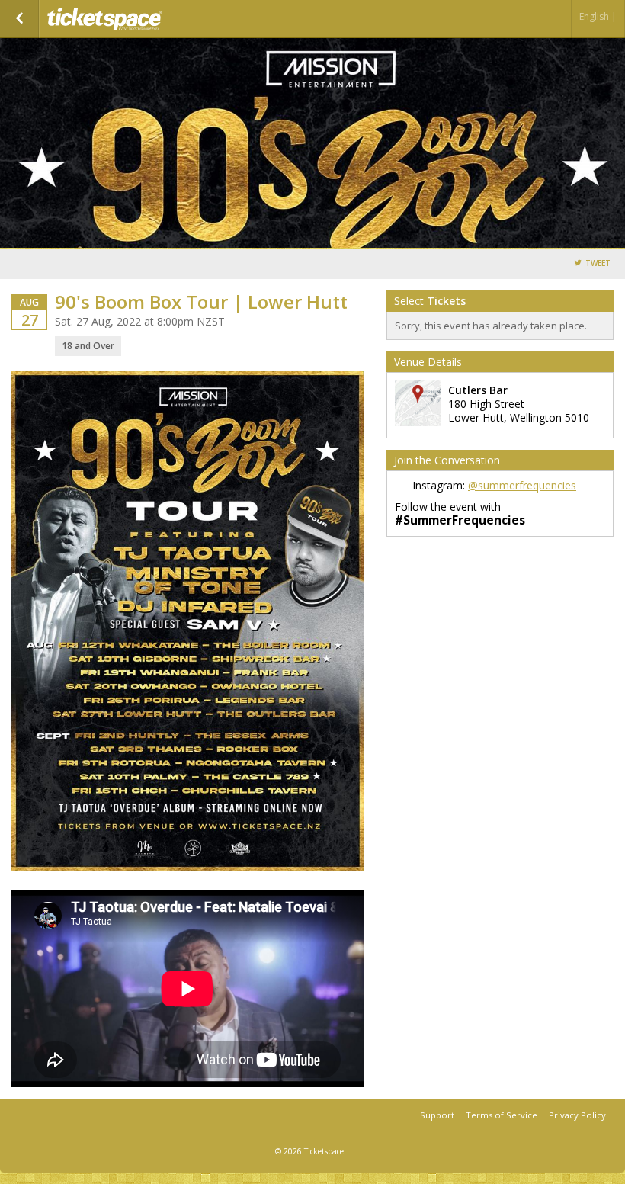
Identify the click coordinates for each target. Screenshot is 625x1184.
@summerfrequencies (522, 485)
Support (437, 1115)
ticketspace (123, 19)
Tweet (598, 263)
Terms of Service (501, 1115)
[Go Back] (19, 19)
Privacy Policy (577, 1115)
